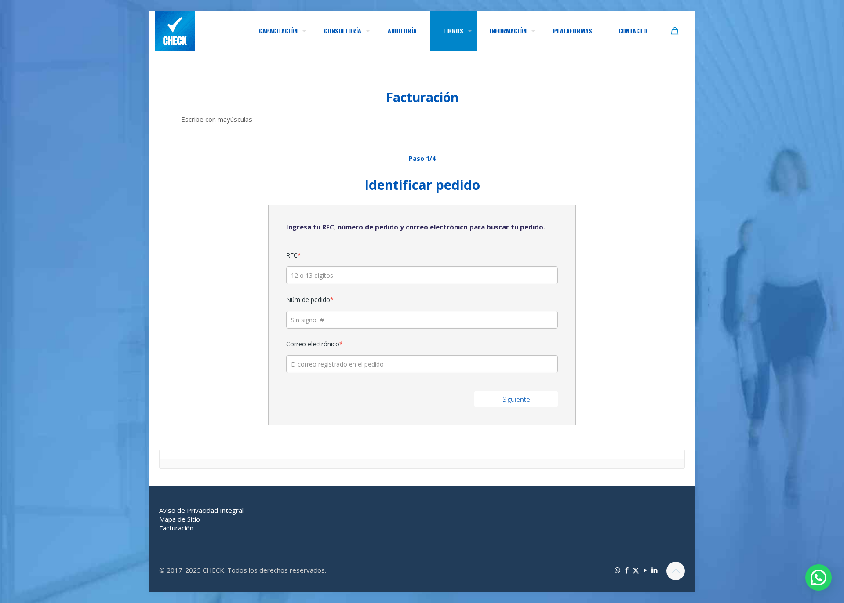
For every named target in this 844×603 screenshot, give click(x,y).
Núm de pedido (310, 299)
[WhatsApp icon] (617, 570)
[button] (818, 577)
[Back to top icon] (675, 571)
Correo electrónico (314, 344)
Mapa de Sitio (179, 519)
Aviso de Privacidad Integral (201, 510)
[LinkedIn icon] (654, 570)
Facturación (176, 527)
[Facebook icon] (626, 570)
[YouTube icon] (645, 570)
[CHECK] (175, 31)
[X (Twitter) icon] (636, 570)
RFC (293, 255)
